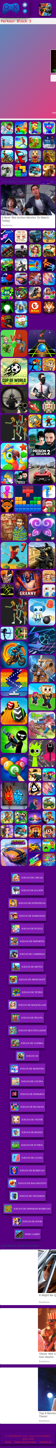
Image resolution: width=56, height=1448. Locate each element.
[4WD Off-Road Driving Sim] (35, 242)
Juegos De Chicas (32, 877)
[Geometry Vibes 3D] (7, 242)
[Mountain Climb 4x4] (7, 270)
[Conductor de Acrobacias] (35, 298)
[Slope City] (7, 312)
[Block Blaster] (21, 175)
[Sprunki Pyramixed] (7, 298)
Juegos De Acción (32, 890)
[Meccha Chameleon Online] (35, 284)
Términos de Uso (38, 1443)
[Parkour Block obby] (7, 133)
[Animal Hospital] (35, 161)
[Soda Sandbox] (49, 284)
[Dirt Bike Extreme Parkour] (7, 161)
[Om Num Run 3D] (21, 326)
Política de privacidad (25, 1441)
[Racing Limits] (21, 256)
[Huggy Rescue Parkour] (49, 133)
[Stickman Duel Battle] (49, 270)
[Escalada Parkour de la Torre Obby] (21, 133)
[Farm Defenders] (49, 161)
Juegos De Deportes (32, 941)
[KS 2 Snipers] (7, 175)
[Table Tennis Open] (7, 284)
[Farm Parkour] (35, 133)
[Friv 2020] (24, 6)
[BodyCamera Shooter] (7, 256)
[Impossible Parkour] (21, 147)
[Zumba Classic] (21, 298)
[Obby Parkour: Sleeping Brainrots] (35, 147)
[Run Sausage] (21, 161)
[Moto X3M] (49, 242)
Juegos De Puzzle (32, 928)
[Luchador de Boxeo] (45, 15)
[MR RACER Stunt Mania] (21, 284)
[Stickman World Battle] (7, 326)
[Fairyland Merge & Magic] (35, 256)
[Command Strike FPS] (21, 270)
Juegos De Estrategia (32, 903)
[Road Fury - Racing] (35, 175)
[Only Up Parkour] (49, 147)
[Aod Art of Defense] (49, 312)
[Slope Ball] (21, 312)
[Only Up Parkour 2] (7, 147)
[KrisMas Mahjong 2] (21, 242)
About (8, 1441)
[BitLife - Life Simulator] (35, 312)
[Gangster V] (49, 175)
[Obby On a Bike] (35, 270)
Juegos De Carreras (32, 954)
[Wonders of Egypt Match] (49, 298)
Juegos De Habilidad (32, 916)
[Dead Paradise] (49, 256)
